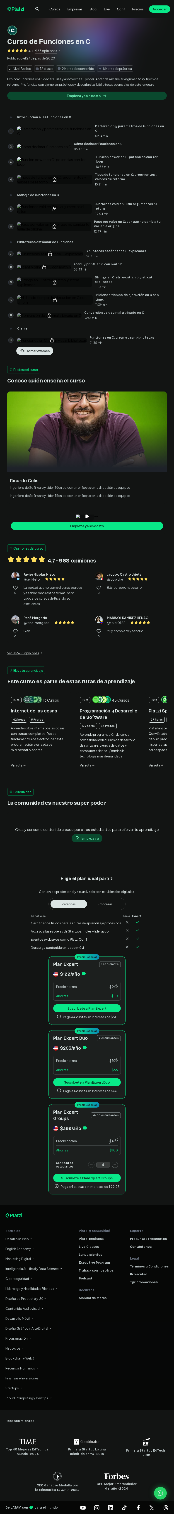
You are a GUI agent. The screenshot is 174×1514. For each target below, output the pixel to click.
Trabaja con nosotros (96, 1270)
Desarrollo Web (17, 1239)
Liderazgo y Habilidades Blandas (29, 1288)
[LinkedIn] (110, 1507)
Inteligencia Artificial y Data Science (32, 1269)
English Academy (18, 1249)
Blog (93, 9)
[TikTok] (124, 1507)
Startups (12, 1388)
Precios (138, 9)
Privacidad (138, 1274)
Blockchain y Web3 (19, 1358)
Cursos (54, 9)
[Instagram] (96, 1507)
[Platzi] (16, 9)
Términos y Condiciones (149, 1266)
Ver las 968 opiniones (23, 653)
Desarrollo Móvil (17, 1318)
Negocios (12, 1348)
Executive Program (94, 1263)
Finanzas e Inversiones (22, 1378)
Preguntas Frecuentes (148, 1239)
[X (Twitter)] (152, 1507)
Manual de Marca (93, 1298)
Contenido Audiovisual (22, 1308)
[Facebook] (138, 1507)
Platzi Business (91, 1239)
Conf (121, 9)
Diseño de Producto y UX (24, 1298)
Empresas (75, 9)
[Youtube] (83, 1507)
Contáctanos (141, 1247)
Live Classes (89, 1247)
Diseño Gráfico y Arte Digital (26, 1328)
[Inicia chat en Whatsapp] (160, 1493)
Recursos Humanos (20, 1368)
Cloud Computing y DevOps (26, 1398)
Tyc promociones (144, 1282)
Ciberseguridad (17, 1279)
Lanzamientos (90, 1255)
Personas (69, 904)
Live (107, 9)
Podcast (85, 1278)
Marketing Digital (18, 1259)
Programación (16, 1338)
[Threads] (166, 1507)
